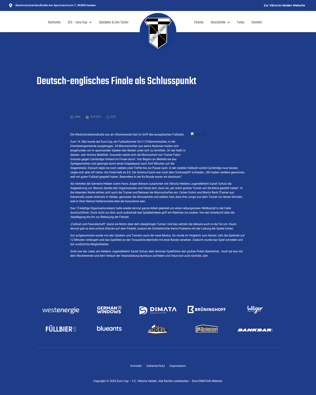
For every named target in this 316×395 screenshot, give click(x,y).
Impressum (178, 366)
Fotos (240, 22)
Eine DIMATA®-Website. (207, 381)
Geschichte (218, 22)
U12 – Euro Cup (77, 22)
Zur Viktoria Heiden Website (284, 5)
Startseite (54, 22)
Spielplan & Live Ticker (114, 22)
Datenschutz (155, 366)
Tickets (199, 22)
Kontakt (257, 22)
